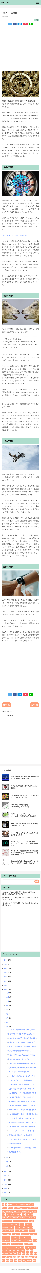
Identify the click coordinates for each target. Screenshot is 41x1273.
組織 (30, 1257)
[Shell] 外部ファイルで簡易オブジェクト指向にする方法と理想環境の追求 (23, 1084)
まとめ (31, 1221)
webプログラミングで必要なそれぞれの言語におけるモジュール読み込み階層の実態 (23, 1110)
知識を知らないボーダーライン (18, 1059)
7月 (7, 1014)
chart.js (30, 1217)
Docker (4, 1208)
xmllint (26, 1221)
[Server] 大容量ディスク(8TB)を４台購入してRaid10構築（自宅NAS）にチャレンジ (23, 1148)
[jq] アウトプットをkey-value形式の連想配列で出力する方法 (23, 1126)
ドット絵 (29, 1240)
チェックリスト (32, 1234)
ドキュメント (21, 1240)
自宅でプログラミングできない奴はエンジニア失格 (23, 1034)
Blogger (27, 1269)
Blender (10, 1204)
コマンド (17, 1227)
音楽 (34, 1260)
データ (28, 1237)
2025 (6, 964)
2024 (6, 968)
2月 (7, 1162)
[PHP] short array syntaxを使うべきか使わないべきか (23, 1063)
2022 (6, 977)
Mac (19, 1211)
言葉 (7, 1260)
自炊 (3, 1260)
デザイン (22, 1237)
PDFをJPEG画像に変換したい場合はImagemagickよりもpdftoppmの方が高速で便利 (24, 852)
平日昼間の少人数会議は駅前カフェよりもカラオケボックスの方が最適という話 (23, 1122)
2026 (6, 960)
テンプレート (15, 1237)
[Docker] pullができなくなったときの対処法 (23, 1076)
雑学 (24, 1260)
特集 (18, 1257)
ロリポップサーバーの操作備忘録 (20, 1080)
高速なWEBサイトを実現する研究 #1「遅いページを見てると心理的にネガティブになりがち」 (23, 1042)
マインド (4, 1247)
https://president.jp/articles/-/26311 (14, 235)
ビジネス (20, 1244)
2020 (6, 985)
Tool (28, 1214)
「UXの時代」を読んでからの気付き (21, 1118)
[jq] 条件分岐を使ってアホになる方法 (22, 1097)
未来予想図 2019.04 (15, 1152)
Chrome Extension (24, 1204)
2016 (6, 1180)
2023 (6, 973)
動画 (31, 1250)
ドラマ (35, 1240)
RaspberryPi (25, 1211)
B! (20, 24)
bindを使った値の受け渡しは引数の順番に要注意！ (23, 1038)
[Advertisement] (20, 46)
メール (27, 1247)
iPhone (4, 1221)
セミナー (23, 1234)
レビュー (4, 1250)
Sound (12, 1214)
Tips (23, 1214)
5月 (7, 1022)
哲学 (11, 1253)
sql (14, 1221)
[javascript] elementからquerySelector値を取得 (23, 1067)
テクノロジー (6, 1237)
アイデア (4, 1224)
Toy (32, 1214)
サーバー (4, 1231)
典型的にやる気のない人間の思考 (20, 1135)
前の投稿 (34, 705)
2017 (6, 1176)
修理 (14, 1250)
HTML (35, 1208)
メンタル (21, 1247)
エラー (22, 1224)
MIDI (15, 1211)
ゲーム (12, 1227)
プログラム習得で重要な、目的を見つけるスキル (23, 1030)
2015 (6, 1184)
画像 (22, 1257)
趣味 (15, 1260)
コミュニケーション (27, 1227)
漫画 (14, 1257)
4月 (7, 1026)
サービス (11, 1231)
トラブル (13, 1240)
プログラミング (28, 1244)
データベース (6, 1240)
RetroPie (33, 1211)
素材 (26, 1257)
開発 (20, 1260)
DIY (33, 1204)
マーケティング (13, 1247)
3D (3, 1204)
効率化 (23, 1250)
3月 (7, 1157)
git (34, 1217)
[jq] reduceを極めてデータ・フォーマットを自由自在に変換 (23, 1105)
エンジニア (28, 1224)
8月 (7, 1009)
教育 (23, 1253)
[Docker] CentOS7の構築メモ (19, 1072)
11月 (7, 997)
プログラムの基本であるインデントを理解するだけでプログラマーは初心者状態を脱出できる (23, 1139)
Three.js (18, 1214)
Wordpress (23, 1217)
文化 (27, 1253)
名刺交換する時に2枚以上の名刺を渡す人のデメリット (23, 1101)
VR (10, 1217)
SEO (3, 1214)
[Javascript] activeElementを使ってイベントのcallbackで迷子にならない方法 (23, 1131)
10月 (7, 1001)
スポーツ (32, 1231)
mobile (10, 1221)
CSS (16, 1204)
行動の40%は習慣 (15, 1143)
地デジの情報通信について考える (19, 1051)
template (19, 1221)
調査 (11, 1260)
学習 (37, 20)
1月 (7, 1166)
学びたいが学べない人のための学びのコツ (22, 1055)
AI (6, 1204)
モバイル (33, 1247)
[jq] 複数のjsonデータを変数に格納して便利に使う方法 (23, 1093)
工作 (19, 1253)
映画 (35, 1253)
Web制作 (15, 1217)
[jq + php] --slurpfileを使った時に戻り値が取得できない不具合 (23, 1089)
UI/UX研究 (5, 1217)
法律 (10, 1257)
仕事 (10, 1250)
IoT (3, 1211)
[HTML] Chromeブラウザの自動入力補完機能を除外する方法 (23, 1046)
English (10, 1208)
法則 (6, 1257)
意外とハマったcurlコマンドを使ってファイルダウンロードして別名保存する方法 (24, 843)
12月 (7, 993)
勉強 (27, 1250)
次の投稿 (6, 705)
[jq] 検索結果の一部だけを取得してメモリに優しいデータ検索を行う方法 (23, 1114)
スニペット (25, 1231)
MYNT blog (5, 2)
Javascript (9, 1211)
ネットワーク (6, 1244)
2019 (6, 989)
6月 (7, 1018)
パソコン (13, 1244)
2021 (6, 981)
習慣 (35, 1257)
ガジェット (5, 1227)
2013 (6, 1192)
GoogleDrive (28, 1208)
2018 (6, 1171)
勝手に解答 (5, 1253)
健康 (18, 1250)
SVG (7, 1214)
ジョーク (17, 1231)
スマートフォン (6, 1234)
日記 (31, 1253)
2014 (6, 1188)
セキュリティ (16, 1234)
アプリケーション (14, 1224)
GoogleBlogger (18, 1208)
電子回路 (29, 1260)
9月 (7, 1005)
